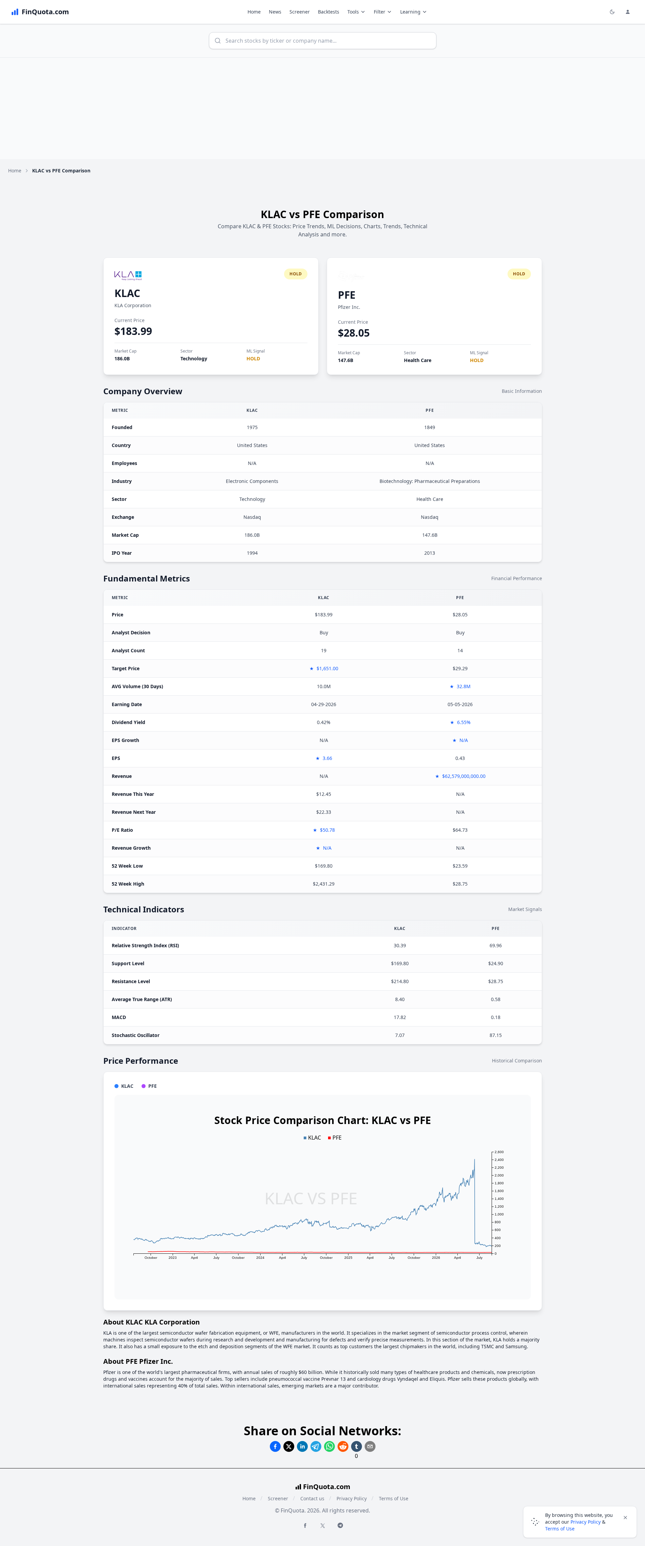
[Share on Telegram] (315, 1446)
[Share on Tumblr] (356, 1446)
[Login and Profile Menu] (627, 11)
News (275, 11)
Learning (410, 11)
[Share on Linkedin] (302, 1446)
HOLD (253, 358)
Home (254, 11)
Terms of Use (393, 1498)
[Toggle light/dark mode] (612, 11)
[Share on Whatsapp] (329, 1446)
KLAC (127, 293)
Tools (353, 11)
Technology (193, 358)
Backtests (328, 11)
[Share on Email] (370, 1446)
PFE (347, 295)
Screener (299, 11)
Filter (379, 11)
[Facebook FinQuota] (305, 1525)
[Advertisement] (323, 108)
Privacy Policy (352, 1498)
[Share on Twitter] (288, 1446)
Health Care (417, 360)
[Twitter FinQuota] (322, 1525)
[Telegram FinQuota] (340, 1525)
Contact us (312, 1498)
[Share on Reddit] (343, 1446)
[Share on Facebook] (275, 1446)
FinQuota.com (326, 1486)
